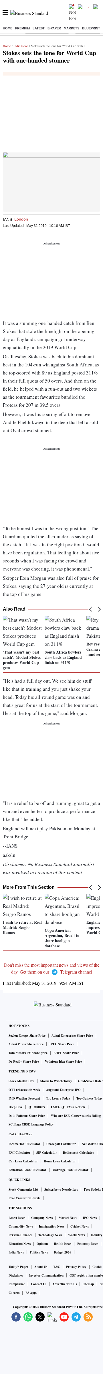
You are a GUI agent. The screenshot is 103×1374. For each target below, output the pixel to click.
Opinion (42, 1244)
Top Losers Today (58, 1098)
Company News (42, 1218)
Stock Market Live (21, 1081)
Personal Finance (20, 1235)
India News (20, 46)
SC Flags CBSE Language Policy (31, 1124)
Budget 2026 (62, 1252)
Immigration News (51, 1226)
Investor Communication (46, 1275)
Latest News (17, 1218)
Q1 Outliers (37, 1107)
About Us (40, 1267)
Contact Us (38, 1284)
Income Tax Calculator (24, 1144)
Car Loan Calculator (23, 1161)
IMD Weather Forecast (24, 1098)
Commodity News (21, 1226)
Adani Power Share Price (26, 1044)
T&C (56, 1267)
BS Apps (31, 1293)
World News (76, 1235)
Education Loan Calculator (27, 1170)
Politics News (39, 1252)
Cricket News (79, 1226)
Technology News (50, 1235)
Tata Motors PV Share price (28, 1053)
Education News (20, 1244)
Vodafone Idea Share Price (63, 1061)
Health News (62, 1244)
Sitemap (88, 1284)
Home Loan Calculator (60, 1161)
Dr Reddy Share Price (24, 1061)
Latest (39, 28)
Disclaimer (16, 1275)
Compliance (17, 1284)
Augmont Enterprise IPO (63, 1090)
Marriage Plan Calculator (70, 1170)
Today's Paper (18, 1267)
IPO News (90, 1218)
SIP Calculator (46, 1153)
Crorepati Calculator (61, 1144)
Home (7, 28)
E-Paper (54, 28)
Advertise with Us (64, 1284)
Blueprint (91, 28)
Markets (71, 28)
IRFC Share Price (61, 1044)
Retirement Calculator (78, 1153)
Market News (68, 1218)
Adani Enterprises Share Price (72, 1036)
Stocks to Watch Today (56, 1081)
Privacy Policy (76, 1267)
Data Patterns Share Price (27, 1116)
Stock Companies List (23, 1189)
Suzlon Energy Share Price (27, 1036)
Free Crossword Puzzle (24, 1198)
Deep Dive (16, 1107)
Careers (14, 1293)
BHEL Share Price (66, 1053)
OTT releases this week (24, 1090)
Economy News (87, 1244)
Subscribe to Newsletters (61, 1189)
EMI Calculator (19, 1153)
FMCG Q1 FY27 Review (68, 1107)
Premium (22, 28)
